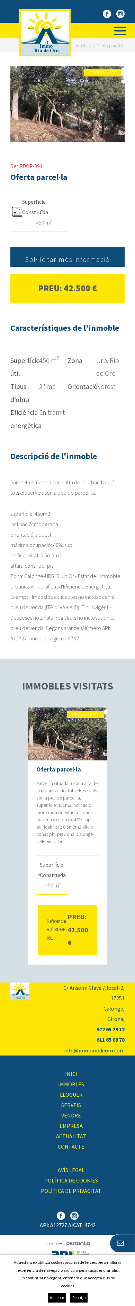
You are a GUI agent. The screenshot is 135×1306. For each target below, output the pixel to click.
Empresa (71, 1125)
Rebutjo (79, 1297)
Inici (71, 1073)
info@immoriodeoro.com (94, 1050)
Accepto (57, 1297)
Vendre (71, 1115)
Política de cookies (71, 1180)
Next (118, 103)
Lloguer (71, 1094)
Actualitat (71, 1136)
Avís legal (71, 1170)
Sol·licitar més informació (67, 259)
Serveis (71, 1105)
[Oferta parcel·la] (67, 104)
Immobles (71, 1084)
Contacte (71, 1146)
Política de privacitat (71, 1190)
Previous (16, 103)
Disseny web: (54, 1243)
